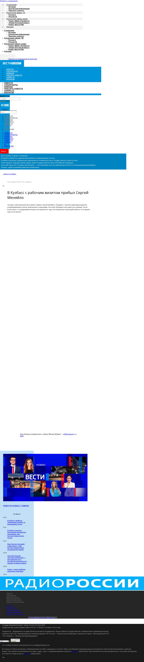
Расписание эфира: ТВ (15, 13)
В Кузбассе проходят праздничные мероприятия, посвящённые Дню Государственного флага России (16, 534)
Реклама (9, 27)
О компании (11, 5)
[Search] (2, 101)
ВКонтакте (69, 434)
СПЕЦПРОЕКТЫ (11, 85)
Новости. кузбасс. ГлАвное (16, 506)
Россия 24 (12, 42)
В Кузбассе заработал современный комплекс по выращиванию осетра (16, 522)
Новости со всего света (15, 602)
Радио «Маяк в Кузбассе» (19, 21)
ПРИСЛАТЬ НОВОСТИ (13, 89)
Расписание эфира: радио (17, 19)
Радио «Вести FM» (16, 25)
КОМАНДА (8, 87)
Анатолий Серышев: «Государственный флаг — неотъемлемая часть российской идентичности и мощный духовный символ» (17, 559)
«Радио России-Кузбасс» (19, 23)
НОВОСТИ (8, 83)
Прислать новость (16, 36)
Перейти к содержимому (9, 1)
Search (2, 96)
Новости (9, 593)
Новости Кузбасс (9, 174)
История (12, 7)
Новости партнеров (13, 600)
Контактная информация (19, 9)
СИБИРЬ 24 (9, 91)
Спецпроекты (11, 595)
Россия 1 (12, 15)
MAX (22, 436)
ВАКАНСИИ (10, 79)
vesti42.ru (74, 651)
